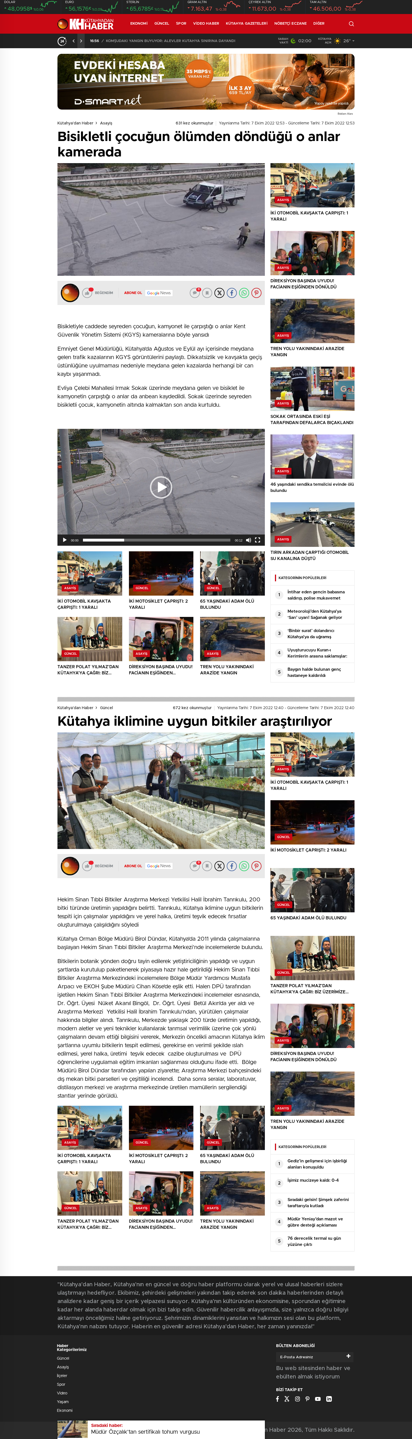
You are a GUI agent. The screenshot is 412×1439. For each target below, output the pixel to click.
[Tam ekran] (257, 540)
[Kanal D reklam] (206, 82)
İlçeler (62, 1376)
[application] (161, 487)
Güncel (162, 24)
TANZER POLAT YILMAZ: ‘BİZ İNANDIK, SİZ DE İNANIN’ (155, 41)
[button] (161, 487)
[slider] (156, 540)
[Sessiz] (248, 540)
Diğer (319, 24)
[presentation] (73, 41)
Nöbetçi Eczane (290, 24)
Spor (181, 24)
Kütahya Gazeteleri (247, 24)
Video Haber (206, 24)
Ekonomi (139, 24)
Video (62, 1393)
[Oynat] (65, 540)
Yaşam (63, 1402)
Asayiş (106, 123)
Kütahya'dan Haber (75, 123)
